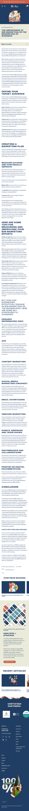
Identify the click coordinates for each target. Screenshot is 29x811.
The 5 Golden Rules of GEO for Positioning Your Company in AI (11, 690)
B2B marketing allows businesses (19, 81)
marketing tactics (19, 170)
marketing (20, 133)
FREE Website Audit (6, 765)
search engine (8, 324)
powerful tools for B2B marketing (17, 388)
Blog (3, 763)
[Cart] (26, 6)
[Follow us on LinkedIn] (6, 739)
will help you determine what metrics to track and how (12, 243)
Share (3, 572)
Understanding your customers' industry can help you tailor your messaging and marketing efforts (14, 113)
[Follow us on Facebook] (3, 736)
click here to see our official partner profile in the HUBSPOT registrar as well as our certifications (14, 558)
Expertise (18, 734)
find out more (9, 661)
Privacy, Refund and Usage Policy (20, 747)
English (3, 801)
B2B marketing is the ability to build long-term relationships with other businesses (14, 75)
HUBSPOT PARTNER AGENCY (21, 529)
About (17, 739)
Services (18, 731)
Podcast (3, 758)
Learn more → (23, 2)
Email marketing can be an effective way (11, 402)
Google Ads (15, 344)
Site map (18, 751)
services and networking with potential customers (13, 440)
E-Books (3, 760)
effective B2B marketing (16, 97)
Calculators (4, 768)
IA (27, 688)
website (14, 256)
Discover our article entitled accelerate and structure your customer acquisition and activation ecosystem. (14, 524)
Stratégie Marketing (7, 27)
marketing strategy (6, 523)
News (17, 744)
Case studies (19, 736)
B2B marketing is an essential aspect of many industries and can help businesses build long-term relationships (14, 491)
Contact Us (18, 729)
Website (3, 185)
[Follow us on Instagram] (9, 736)
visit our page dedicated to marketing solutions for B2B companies (13, 481)
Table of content (6, 44)
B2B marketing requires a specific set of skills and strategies (14, 506)
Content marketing (6, 364)
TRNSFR (3, 771)
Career (17, 741)
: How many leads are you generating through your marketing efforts (14, 191)
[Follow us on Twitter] (6, 736)
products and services (7, 71)
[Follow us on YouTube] (3, 739)
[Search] (4, 6)
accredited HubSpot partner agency (16, 534)
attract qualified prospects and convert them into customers (14, 425)
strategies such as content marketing (18, 510)
